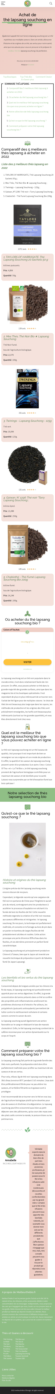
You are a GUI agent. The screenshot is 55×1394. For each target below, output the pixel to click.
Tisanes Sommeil (21, 1356)
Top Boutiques (9, 77)
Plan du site (6, 1380)
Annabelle (31, 65)
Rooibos (6, 1349)
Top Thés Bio (26, 77)
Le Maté (6, 1341)
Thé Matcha (19, 1344)
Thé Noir (6, 1351)
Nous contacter (8, 1375)
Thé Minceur (20, 1339)
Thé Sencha (19, 1346)
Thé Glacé (19, 1341)
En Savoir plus (27, 79)
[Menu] (3, 3)
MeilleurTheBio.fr (8, 1298)
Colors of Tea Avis (11, 629)
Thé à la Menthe (21, 1351)
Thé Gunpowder (21, 1349)
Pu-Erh (5, 1353)
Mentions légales (8, 1378)
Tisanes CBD (20, 1358)
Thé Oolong (7, 1339)
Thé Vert (6, 1344)
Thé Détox (7, 1356)
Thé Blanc (7, 1346)
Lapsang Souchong (22, 1353)
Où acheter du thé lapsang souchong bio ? (28, 97)
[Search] (51, 3)
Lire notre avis (27, 669)
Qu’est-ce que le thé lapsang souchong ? (27, 120)
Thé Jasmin (7, 1358)
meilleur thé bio (14, 51)
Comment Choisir (44, 77)
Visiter (27, 662)
